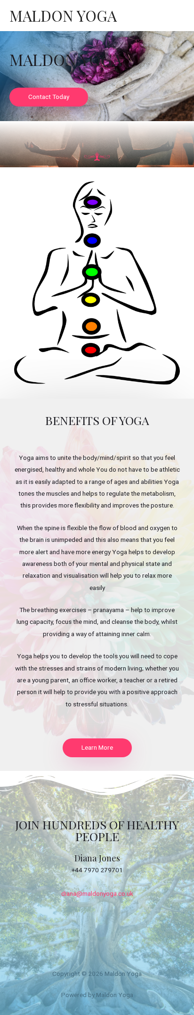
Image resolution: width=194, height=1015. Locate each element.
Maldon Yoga (63, 15)
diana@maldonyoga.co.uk (97, 893)
